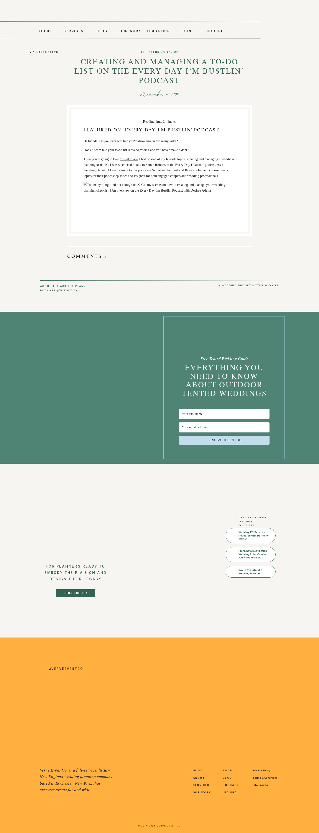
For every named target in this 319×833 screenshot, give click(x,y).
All (144, 52)
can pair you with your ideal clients (173, 479)
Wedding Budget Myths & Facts (250, 285)
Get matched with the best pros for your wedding (145, 474)
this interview (129, 159)
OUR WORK (202, 792)
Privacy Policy (261, 770)
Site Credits (260, 785)
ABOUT (199, 777)
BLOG (227, 777)
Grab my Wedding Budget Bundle (111, 468)
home (198, 770)
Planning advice (163, 52)
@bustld (109, 495)
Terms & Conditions (265, 777)
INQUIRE (230, 792)
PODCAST (231, 785)
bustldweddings (113, 506)
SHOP (227, 770)
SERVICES (201, 785)
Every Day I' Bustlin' (189, 165)
